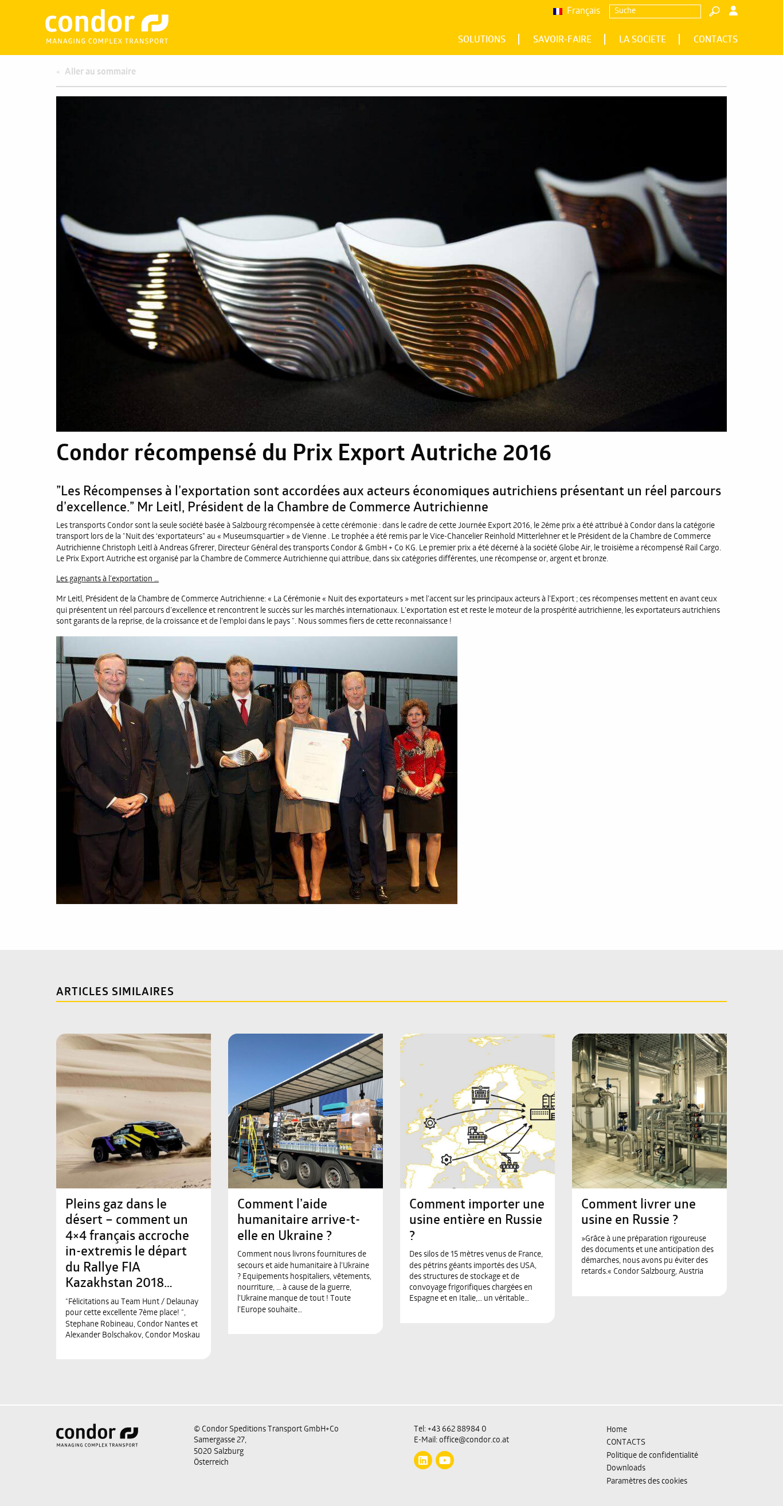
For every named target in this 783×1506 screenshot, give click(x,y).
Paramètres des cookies (646, 1481)
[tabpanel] (391, 264)
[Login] (733, 12)
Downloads (625, 1468)
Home (616, 1430)
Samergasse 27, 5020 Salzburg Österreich (220, 1451)
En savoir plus (127, 1056)
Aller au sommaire (100, 72)
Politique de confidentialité (652, 1456)
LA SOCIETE (642, 40)
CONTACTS (716, 40)
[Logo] (116, 1456)
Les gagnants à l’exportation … (107, 579)
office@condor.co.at (474, 1440)
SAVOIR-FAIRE (562, 40)
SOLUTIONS (482, 40)
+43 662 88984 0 (457, 1429)
